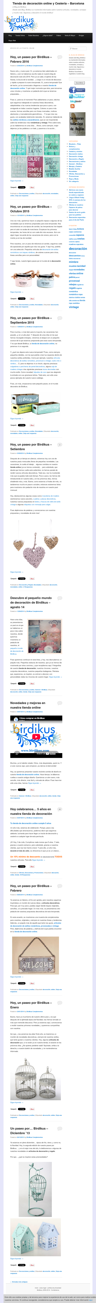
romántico (73, 294)
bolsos (80, 228)
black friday (73, 229)
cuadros (72, 244)
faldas (83, 256)
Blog (10, 35)
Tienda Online (20, 35)
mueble (72, 265)
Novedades (39, 305)
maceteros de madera (50, 496)
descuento (55, 873)
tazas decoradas (49, 369)
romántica (73, 291)
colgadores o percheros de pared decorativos (27, 366)
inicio (36, 1288)
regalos (79, 288)
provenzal (74, 280)
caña (71, 239)
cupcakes (79, 244)
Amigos (81, 35)
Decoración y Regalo (26, 585)
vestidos (76, 303)
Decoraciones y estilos (26, 193)
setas (83, 297)
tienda (25, 692)
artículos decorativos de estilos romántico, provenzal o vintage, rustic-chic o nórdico (35, 361)
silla (70, 300)
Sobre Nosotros (33, 35)
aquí (90, 1300)
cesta (75, 239)
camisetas (78, 232)
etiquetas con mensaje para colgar (37, 504)
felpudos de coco (40, 372)
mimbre (73, 262)
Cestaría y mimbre (75, 151)
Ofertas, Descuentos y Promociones (31, 873)
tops (70, 303)
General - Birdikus (41, 690)
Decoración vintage (76, 156)
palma (72, 277)
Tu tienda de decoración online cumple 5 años (30, 823)
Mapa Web (12, 40)
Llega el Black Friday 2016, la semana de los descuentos (77, 199)
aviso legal (42, 1288)
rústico (77, 297)
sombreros (75, 300)
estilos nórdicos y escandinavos (26, 119)
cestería (71, 242)
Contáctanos (55, 1290)
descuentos (75, 255)
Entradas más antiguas (19, 1282)
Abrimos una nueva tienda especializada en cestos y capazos (76, 192)
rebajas (72, 284)
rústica (71, 297)
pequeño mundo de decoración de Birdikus (16, 651)
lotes (71, 258)
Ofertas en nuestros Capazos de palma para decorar (76, 207)
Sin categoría (74, 181)
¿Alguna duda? (48, 35)
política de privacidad (54, 1288)
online (12, 196)
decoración (46, 193)
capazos (80, 234)
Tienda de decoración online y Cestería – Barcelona (48, 3)
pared (77, 277)
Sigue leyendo (16, 180)
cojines (77, 242)
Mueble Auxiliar (74, 169)
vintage (74, 307)
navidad (81, 266)
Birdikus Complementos (35, 66)
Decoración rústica (76, 154)
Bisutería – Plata (75, 144)
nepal (71, 270)
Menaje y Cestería (75, 166)
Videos (58, 35)
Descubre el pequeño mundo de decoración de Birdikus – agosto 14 (31, 602)
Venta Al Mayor (70, 35)
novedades (54, 193)
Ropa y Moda (73, 179)
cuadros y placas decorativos (44, 498)
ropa (80, 294)
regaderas (80, 285)
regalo (72, 288)
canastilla (72, 235)
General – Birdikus (75, 164)
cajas (71, 232)
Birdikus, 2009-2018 (43, 1290)
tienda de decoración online (43, 343)
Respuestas (28, 587)
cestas (81, 238)
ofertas (72, 273)
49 (60, 809)
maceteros (76, 258)
